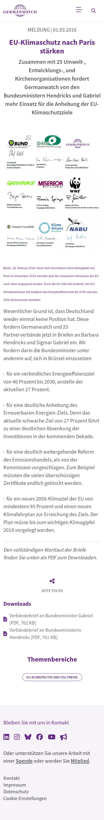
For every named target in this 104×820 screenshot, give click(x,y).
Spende (24, 761)
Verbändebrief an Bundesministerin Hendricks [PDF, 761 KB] (45, 633)
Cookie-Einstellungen (25, 798)
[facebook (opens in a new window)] (39, 737)
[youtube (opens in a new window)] (51, 737)
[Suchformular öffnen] (94, 11)
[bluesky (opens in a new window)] (28, 737)
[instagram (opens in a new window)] (17, 737)
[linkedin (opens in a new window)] (6, 737)
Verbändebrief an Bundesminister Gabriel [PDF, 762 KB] (51, 619)
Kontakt (11, 778)
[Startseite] (20, 11)
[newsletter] (63, 737)
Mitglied (80, 761)
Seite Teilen (52, 590)
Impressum (14, 785)
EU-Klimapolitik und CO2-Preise (52, 677)
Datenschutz (16, 791)
